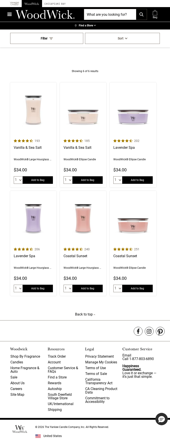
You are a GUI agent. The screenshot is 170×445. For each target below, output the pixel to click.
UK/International (60, 404)
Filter (44, 38)
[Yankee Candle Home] (14, 3)
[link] (85, 25)
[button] (161, 419)
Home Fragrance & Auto (24, 370)
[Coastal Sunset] (83, 243)
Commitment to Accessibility (97, 400)
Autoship (55, 389)
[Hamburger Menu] (9, 14)
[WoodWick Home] (31, 3)
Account (54, 362)
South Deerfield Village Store (60, 396)
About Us (17, 383)
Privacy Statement (99, 356)
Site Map (17, 394)
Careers (16, 389)
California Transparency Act (98, 381)
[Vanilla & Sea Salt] (33, 134)
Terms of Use (95, 368)
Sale (13, 377)
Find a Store (57, 377)
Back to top (84, 314)
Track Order (57, 356)
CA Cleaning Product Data (101, 390)
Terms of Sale (96, 374)
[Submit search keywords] (141, 14)
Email (126, 355)
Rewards (54, 383)
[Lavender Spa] (133, 134)
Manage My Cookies (101, 362)
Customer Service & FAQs (63, 370)
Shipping (55, 410)
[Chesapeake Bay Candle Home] (55, 3)
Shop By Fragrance (25, 356)
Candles (16, 362)
